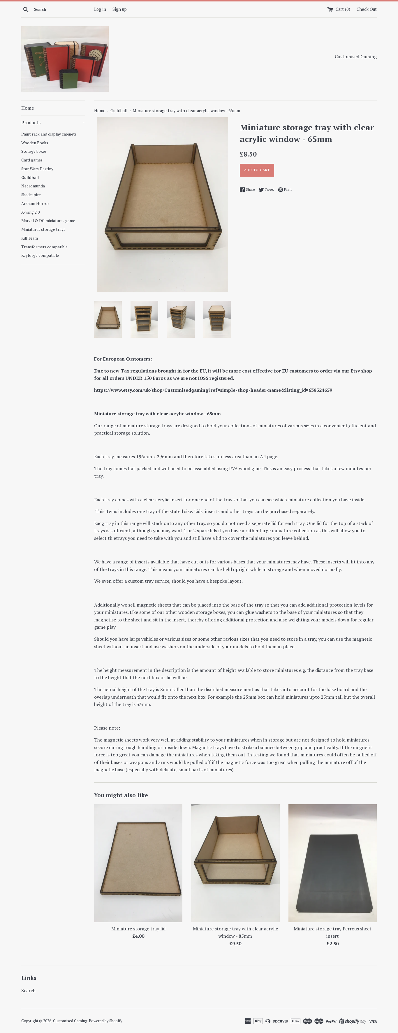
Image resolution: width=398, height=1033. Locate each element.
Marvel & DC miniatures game (48, 220)
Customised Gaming (70, 1020)
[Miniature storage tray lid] (138, 863)
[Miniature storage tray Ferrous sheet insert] (332, 863)
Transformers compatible (44, 247)
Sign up (119, 9)
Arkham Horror (35, 203)
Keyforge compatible (40, 255)
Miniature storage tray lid (138, 928)
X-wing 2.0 (30, 212)
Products (53, 122)
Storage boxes (34, 151)
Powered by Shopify (105, 1020)
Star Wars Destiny (37, 168)
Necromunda (33, 186)
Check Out (367, 9)
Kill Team (29, 238)
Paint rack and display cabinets (49, 134)
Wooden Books (34, 142)
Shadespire (31, 194)
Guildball (30, 177)
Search (28, 990)
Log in (100, 9)
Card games (32, 160)
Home (27, 108)
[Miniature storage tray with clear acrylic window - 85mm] (235, 863)
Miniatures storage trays (43, 229)
